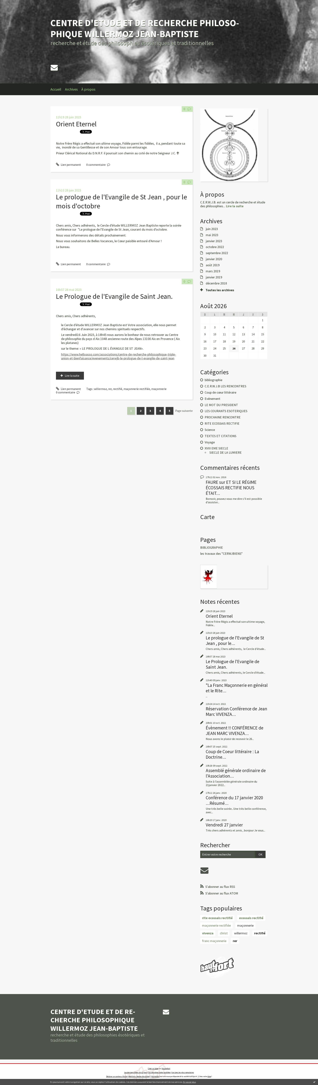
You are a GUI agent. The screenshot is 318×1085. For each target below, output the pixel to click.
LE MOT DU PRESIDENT (221, 405)
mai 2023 (212, 235)
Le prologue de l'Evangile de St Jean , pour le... (235, 640)
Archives (71, 89)
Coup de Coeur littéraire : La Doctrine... (232, 754)
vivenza (207, 933)
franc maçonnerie (214, 941)
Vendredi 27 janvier (224, 825)
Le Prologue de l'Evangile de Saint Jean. (114, 296)
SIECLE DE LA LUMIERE (225, 452)
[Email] (54, 67)
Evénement (212, 399)
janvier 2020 (214, 259)
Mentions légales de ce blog (139, 1076)
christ (224, 933)
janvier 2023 (214, 241)
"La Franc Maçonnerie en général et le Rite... (237, 688)
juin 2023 (212, 229)
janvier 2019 (214, 277)
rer (110, 389)
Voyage (210, 442)
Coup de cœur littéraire (220, 392)
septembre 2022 (217, 253)
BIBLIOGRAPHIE (211, 548)
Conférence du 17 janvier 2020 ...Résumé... (234, 800)
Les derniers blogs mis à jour (135, 1072)
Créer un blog (153, 1068)
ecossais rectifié (251, 918)
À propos (88, 89)
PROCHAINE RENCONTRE (223, 417)
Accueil (55, 89)
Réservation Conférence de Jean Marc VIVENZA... (236, 711)
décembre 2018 (216, 283)
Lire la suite (72, 375)
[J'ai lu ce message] (314, 1081)
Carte (207, 517)
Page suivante (184, 411)
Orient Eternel (76, 124)
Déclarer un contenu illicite (116, 1076)
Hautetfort (166, 1068)
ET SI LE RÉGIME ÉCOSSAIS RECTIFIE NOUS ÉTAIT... (231, 487)
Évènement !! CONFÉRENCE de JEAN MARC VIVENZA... (234, 730)
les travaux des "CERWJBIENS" (221, 554)
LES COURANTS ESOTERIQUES (226, 411)
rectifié (117, 389)
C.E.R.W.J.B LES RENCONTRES (225, 386)
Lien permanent (70, 164)
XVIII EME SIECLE (216, 448)
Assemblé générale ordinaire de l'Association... (236, 773)
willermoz (100, 389)
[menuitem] (57, 89)
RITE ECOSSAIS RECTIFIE (222, 423)
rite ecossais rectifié (217, 918)
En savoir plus (189, 1082)
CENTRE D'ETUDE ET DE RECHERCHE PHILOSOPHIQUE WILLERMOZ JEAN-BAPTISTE (144, 28)
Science (210, 430)
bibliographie (213, 380)
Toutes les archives (220, 290)
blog (209, 1076)
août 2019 (213, 265)
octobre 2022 (215, 247)
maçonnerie (159, 389)
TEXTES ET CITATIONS (220, 436)
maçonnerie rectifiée (136, 389)
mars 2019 (213, 271)
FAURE (212, 482)
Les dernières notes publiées (159, 1072)
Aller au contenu (12, 3)
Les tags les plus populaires (183, 1072)
